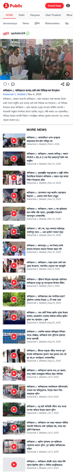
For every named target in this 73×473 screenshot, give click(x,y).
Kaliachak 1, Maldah (14, 94)
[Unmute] (67, 74)
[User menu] (68, 6)
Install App (54, 5)
